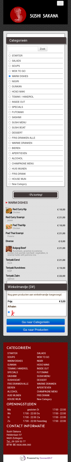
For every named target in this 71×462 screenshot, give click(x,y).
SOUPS (16, 65)
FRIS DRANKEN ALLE (24, 137)
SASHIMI (16, 117)
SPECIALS (17, 107)
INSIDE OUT (18, 101)
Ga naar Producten (35, 329)
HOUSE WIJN (19, 178)
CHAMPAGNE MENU (23, 163)
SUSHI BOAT (19, 127)
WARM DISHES (20, 76)
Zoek (42, 48)
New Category (19, 184)
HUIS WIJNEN (19, 168)
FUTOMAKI (18, 112)
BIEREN (16, 148)
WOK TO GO (18, 71)
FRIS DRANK (19, 173)
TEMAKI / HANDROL (23, 96)
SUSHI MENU (19, 122)
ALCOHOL (17, 158)
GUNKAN (17, 86)
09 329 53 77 (19, 441)
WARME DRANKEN (22, 142)
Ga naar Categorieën (36, 322)
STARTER (17, 55)
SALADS (16, 60)
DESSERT (17, 132)
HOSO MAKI (18, 91)
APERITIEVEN (19, 153)
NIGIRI (15, 81)
